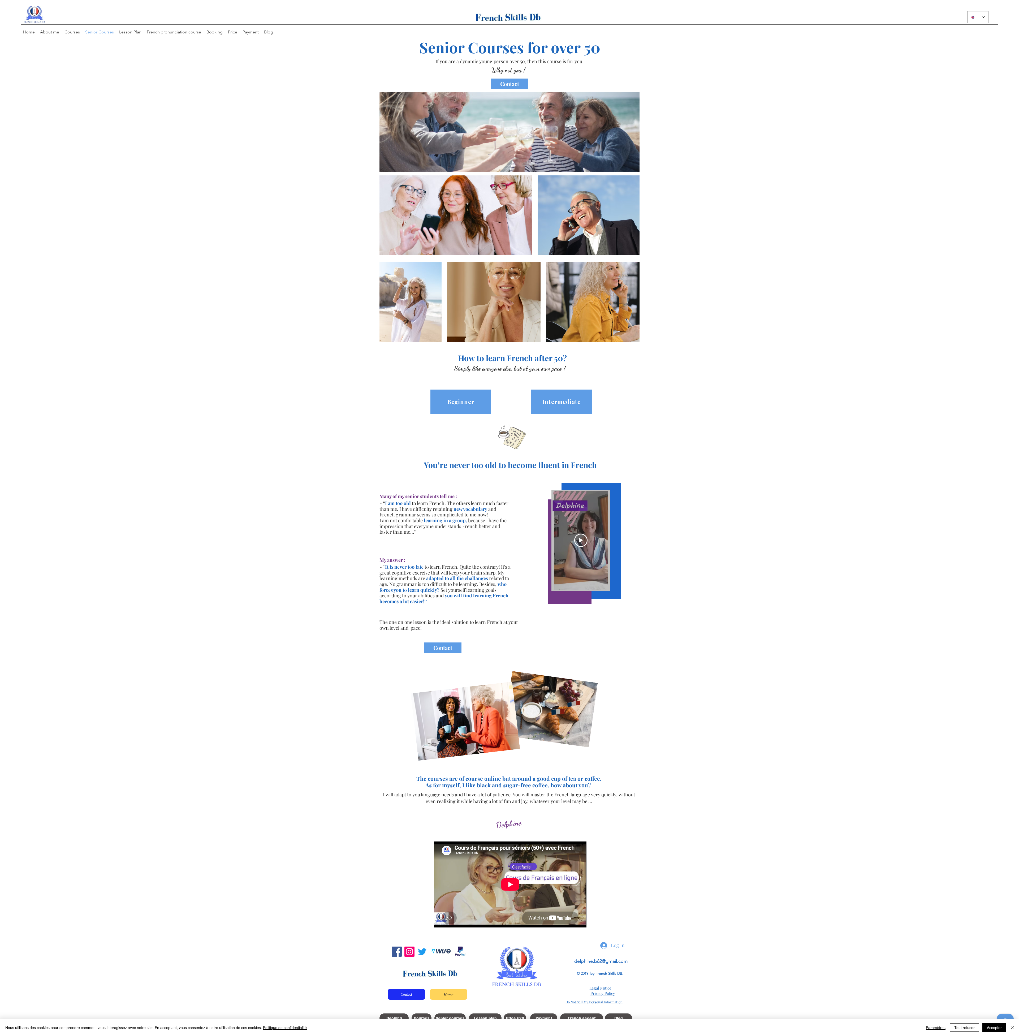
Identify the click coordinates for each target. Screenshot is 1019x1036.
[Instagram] (409, 952)
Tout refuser (964, 1027)
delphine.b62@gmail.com (601, 961)
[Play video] (581, 540)
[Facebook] (397, 952)
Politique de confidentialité (285, 1027)
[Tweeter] (422, 952)
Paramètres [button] (935, 1027)
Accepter (994, 1027)
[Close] (1012, 1027)
